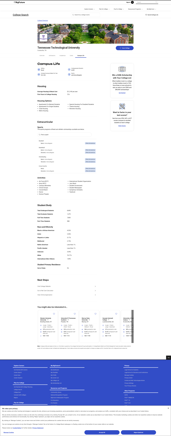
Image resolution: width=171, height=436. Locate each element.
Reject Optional (138, 432)
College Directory (42, 20)
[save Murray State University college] (95, 313)
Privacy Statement (37, 428)
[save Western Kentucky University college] (54, 313)
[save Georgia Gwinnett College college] (116, 313)
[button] (38, 326)
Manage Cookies (9, 432)
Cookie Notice (17, 428)
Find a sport (44, 135)
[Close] (168, 408)
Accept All (102, 432)
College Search (20, 15)
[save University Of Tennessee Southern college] (74, 313)
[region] (67, 156)
